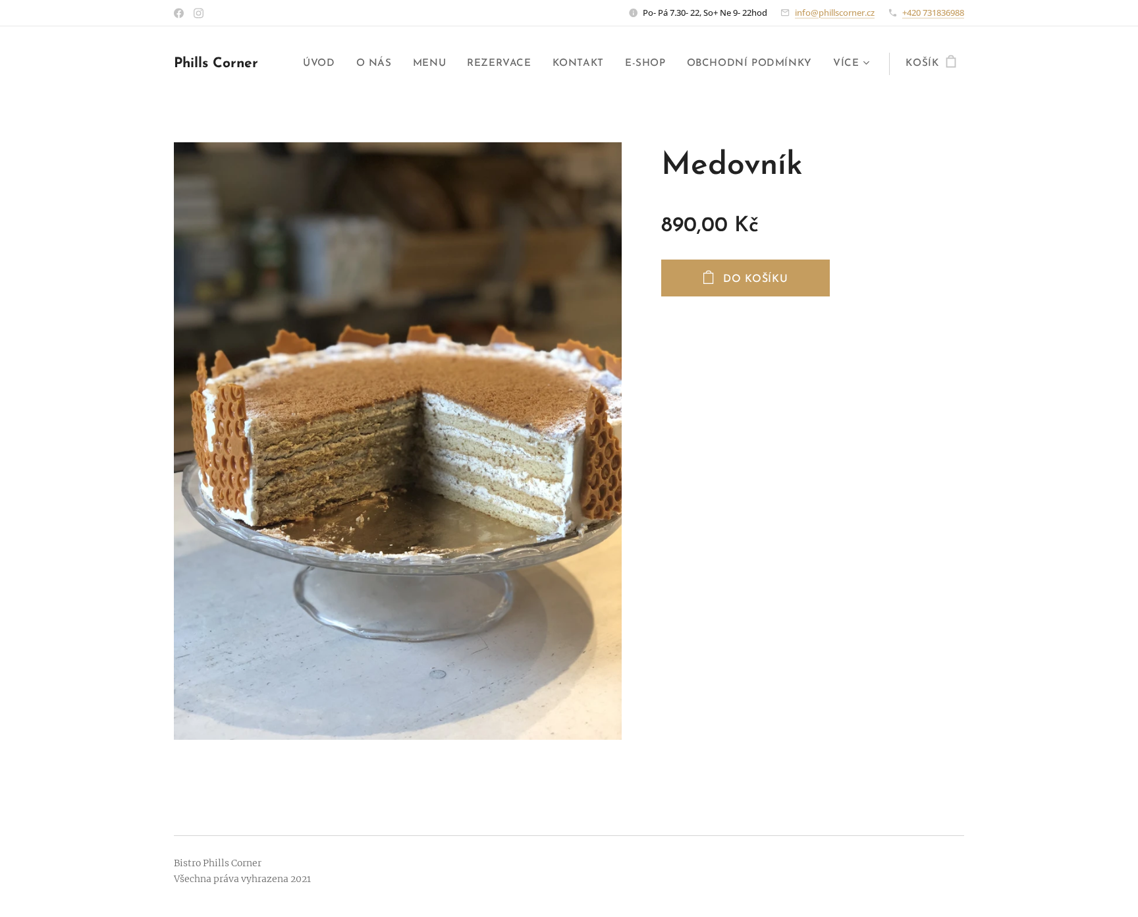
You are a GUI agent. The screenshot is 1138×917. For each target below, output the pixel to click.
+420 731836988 (933, 12)
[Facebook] (179, 13)
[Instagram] (198, 13)
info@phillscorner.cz (835, 12)
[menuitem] (322, 63)
